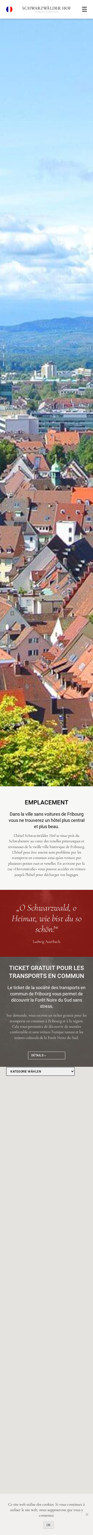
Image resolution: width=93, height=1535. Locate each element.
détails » (38, 1055)
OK (48, 1525)
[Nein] (86, 1514)
